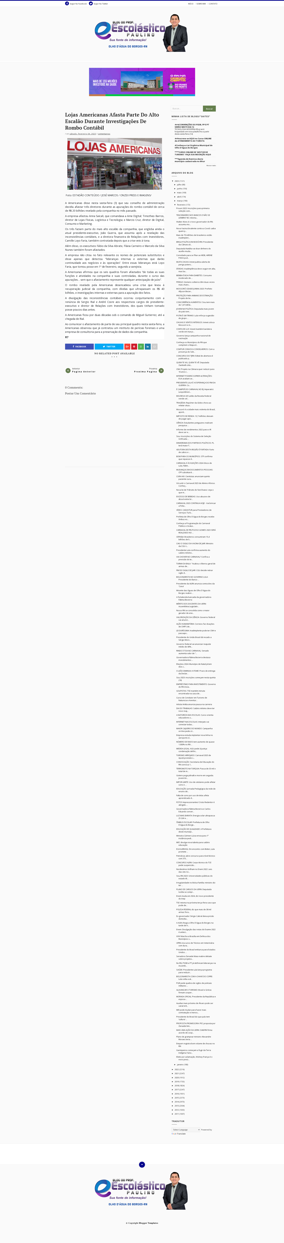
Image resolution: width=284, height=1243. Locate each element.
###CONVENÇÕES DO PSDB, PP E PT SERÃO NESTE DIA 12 (192, 125)
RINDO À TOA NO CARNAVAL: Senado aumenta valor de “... (192, 652)
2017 (177, 1089)
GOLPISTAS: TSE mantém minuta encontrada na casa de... (190, 692)
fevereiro (181, 204)
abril (179, 196)
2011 (177, 1114)
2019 (177, 1081)
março (180, 200)
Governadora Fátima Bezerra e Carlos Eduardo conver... (193, 810)
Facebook (80, 346)
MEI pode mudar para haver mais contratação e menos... (191, 1011)
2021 (177, 1073)
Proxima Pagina (145, 371)
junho (180, 188)
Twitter (110, 346)
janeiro (180, 1064)
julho (179, 184)
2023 (177, 181)
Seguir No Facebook (78, 4)
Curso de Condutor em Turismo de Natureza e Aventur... (191, 699)
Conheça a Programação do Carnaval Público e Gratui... (193, 524)
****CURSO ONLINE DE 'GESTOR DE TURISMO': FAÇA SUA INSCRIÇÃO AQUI (193, 153)
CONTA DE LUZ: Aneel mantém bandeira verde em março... (194, 330)
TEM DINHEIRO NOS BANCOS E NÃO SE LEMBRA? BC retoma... (193, 216)
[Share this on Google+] (127, 347)
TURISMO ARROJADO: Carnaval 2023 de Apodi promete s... (193, 756)
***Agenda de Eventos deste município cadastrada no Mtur (190, 160)
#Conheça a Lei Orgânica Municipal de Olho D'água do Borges (193, 146)
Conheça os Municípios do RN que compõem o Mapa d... (191, 343)
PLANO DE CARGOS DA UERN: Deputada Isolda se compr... (194, 890)
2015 (177, 1097)
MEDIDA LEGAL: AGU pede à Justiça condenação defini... (191, 750)
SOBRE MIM (201, 4)
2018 (177, 1085)
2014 (177, 1101)
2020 (177, 1077)
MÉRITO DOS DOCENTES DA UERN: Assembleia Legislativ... (191, 605)
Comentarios (104, 134)
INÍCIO (190, 4)
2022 (177, 1069)
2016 (177, 1093)
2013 (177, 1105)
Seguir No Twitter (101, 4)
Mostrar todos (211, 165)
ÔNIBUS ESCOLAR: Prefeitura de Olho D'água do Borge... (192, 823)
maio (179, 192)
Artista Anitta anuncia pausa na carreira (194, 704)
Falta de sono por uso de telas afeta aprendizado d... (192, 796)
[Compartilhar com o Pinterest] (155, 347)
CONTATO (213, 4)
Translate (181, 1133)
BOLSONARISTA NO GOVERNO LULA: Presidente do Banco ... (192, 578)
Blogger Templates (148, 1223)
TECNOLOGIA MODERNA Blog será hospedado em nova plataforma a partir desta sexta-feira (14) (192, 131)
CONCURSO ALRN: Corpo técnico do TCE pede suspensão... (193, 863)
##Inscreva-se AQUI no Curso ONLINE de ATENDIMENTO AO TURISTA (193, 139)
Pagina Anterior (84, 371)
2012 (177, 1110)
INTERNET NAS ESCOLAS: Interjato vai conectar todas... (192, 723)
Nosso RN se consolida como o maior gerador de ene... (192, 611)
